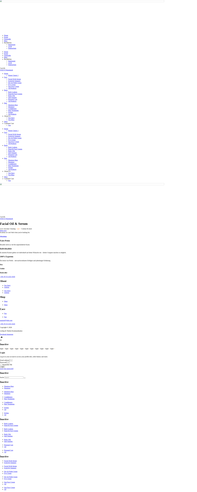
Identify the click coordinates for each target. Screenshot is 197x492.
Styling (10, 112)
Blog (5, 41)
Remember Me (7, 365)
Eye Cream (11, 85)
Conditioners (12, 109)
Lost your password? (7, 369)
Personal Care (12, 99)
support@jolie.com (6, 320)
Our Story (11, 118)
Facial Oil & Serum (14, 79)
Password (3, 362)
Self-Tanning (12, 97)
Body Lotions (12, 92)
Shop (5, 121)
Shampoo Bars (13, 105)
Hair (5, 103)
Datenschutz (12, 48)
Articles (6, 287)
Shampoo (11, 107)
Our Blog (11, 120)
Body (6, 90)
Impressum (11, 44)
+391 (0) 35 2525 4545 (7, 277)
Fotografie (7, 39)
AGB (10, 46)
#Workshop (3, 236)
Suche (2, 377)
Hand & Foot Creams (15, 94)
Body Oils (11, 96)
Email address (4, 360)
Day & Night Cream (14, 83)
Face (5, 77)
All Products (12, 88)
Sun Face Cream (13, 86)
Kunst (6, 37)
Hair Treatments (13, 110)
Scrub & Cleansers (14, 81)
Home (6, 35)
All (5, 409)
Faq (9, 125)
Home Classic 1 (13, 75)
